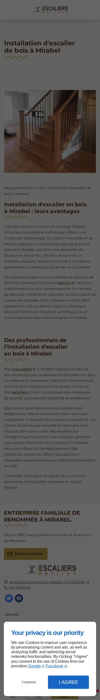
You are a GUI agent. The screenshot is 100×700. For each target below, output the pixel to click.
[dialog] (50, 659)
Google (34, 666)
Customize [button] (29, 682)
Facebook (54, 666)
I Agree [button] (68, 682)
